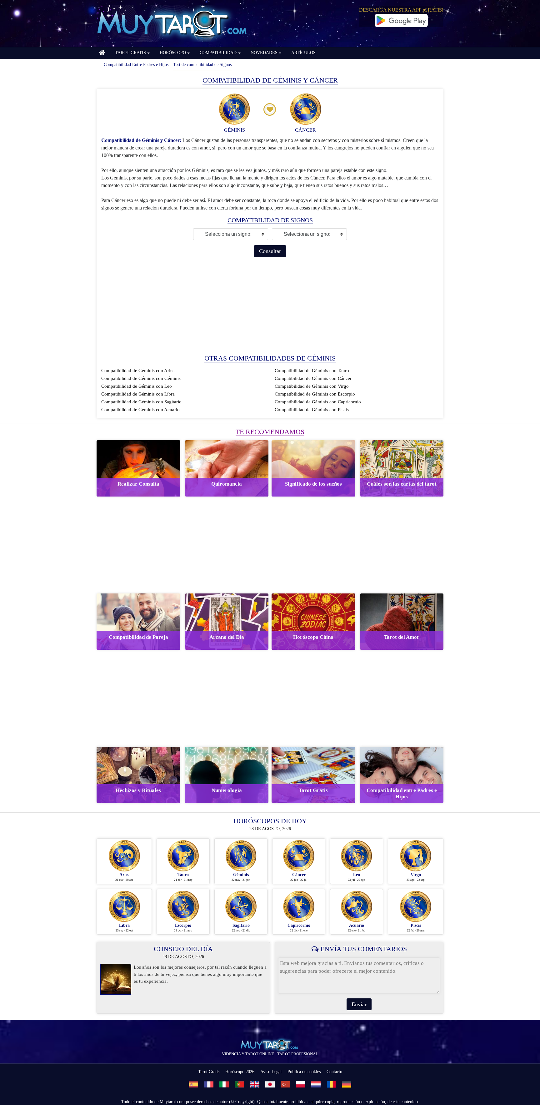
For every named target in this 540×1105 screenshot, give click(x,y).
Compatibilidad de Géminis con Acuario (140, 409)
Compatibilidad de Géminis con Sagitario (141, 401)
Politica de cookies (304, 1071)
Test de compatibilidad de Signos (202, 64)
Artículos (303, 52)
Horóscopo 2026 (239, 1071)
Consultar (270, 251)
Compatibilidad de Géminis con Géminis (141, 378)
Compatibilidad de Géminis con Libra (138, 393)
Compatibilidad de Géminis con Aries (137, 370)
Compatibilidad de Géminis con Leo (136, 386)
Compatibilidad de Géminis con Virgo (312, 386)
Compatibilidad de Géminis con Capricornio (318, 401)
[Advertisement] (270, 306)
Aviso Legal (271, 1071)
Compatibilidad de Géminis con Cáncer (313, 378)
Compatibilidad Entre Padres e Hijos (136, 64)
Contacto (334, 1071)
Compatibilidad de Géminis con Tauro (312, 370)
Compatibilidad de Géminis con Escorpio (315, 393)
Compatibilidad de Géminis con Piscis (312, 409)
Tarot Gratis (208, 1071)
